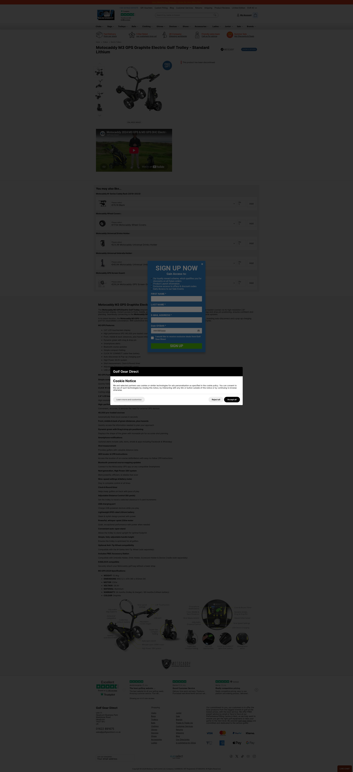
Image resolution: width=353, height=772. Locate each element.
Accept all (232, 399)
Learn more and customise (128, 399)
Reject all (216, 399)
